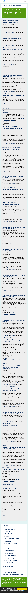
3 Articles (6, 481)
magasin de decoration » (8, 247)
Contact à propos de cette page (10, 580)
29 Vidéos (13, 120)
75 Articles (6, 245)
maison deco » (5, 108)
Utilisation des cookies (19, 579)
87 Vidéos (13, 32)
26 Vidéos (12, 384)
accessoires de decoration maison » (11, 147)
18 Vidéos (13, 104)
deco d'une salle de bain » (8, 36)
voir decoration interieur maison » (11, 225)
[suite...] (8, 30)
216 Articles (6, 45)
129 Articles (6, 143)
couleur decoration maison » (9, 202)
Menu (25, 1)
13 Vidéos (12, 421)
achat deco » (5, 467)
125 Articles (6, 64)
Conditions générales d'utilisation (11, 579)
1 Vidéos (12, 441)
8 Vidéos (13, 171)
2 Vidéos (12, 245)
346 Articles (6, 32)
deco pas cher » (6, 93)
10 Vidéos (13, 143)
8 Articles (6, 441)
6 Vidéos (12, 221)
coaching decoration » (8, 484)
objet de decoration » (7, 173)
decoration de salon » (7, 292)
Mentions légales (10, 578)
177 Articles (6, 104)
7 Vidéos (12, 465)
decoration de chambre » (8, 187)
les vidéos (12, 16)
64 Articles (6, 269)
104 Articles (6, 120)
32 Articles (6, 406)
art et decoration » (7, 363)
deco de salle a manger (9, 69)
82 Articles (6, 221)
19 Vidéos (13, 91)
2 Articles (6, 517)
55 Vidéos (12, 200)
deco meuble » (5, 317)
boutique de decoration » (8, 386)
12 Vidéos (12, 269)
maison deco (6, 123)
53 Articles (6, 314)
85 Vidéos (13, 64)
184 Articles (6, 91)
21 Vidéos (12, 290)
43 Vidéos (12, 359)
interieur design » (6, 337)
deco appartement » (7, 423)
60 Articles (6, 290)
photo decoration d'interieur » (10, 126)
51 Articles (6, 335)
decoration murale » (7, 273)
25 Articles (6, 421)
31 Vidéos (13, 45)
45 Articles (6, 384)
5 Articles (6, 465)
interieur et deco (7, 124)
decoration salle (7, 67)
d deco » (4, 72)
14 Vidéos (12, 335)
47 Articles (6, 359)
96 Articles (6, 183)
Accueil (3, 578)
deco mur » (5, 445)
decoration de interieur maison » (10, 20)
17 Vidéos (12, 183)
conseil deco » (6, 410)
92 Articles (6, 200)
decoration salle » (7, 47)
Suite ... (20, 15)
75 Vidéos (12, 314)
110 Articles (6, 171)
